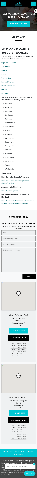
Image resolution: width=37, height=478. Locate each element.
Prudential (5, 93)
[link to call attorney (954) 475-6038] (3, 4)
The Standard (6, 78)
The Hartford (6, 66)
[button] (18, 293)
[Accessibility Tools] (35, 11)
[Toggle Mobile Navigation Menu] (33, 4)
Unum (3, 74)
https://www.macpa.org (9, 191)
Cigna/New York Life (8, 63)
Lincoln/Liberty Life (8, 86)
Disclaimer (19, 454)
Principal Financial (7, 82)
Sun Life (4, 90)
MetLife (4, 70)
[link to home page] (18, 4)
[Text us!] (29, 474)
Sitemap (30, 452)
